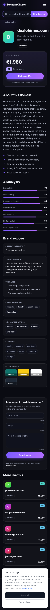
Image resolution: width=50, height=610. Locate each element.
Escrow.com (11, 466)
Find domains (39, 14)
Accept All (25, 595)
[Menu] (44, 4)
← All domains (9, 22)
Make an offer (25, 76)
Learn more (27, 588)
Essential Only (25, 602)
